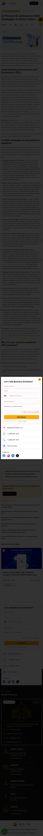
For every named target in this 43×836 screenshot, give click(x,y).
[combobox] (21, 402)
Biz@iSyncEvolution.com (15, 427)
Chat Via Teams (12, 446)
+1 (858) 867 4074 (13, 434)
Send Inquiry (21, 417)
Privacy (20, 421)
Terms (24, 421)
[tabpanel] (21, 401)
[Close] (39, 379)
